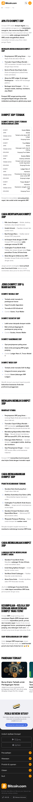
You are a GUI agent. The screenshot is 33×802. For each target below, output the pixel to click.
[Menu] (30, 3)
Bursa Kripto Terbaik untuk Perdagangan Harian (12, 683)
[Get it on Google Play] (16, 739)
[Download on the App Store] (16, 745)
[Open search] (26, 3)
